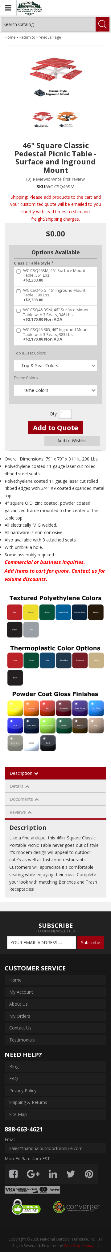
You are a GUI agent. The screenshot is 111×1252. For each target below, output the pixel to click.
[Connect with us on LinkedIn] (53, 1174)
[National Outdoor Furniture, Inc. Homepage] (46, 7)
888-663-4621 (24, 1129)
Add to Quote (55, 427)
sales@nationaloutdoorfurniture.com (46, 1148)
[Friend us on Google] (33, 1174)
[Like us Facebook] (13, 1174)
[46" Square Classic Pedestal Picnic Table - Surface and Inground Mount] (55, 77)
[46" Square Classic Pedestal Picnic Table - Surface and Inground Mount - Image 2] (67, 119)
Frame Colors (26, 377)
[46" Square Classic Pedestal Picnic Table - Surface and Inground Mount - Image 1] (43, 119)
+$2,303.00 (54, 275)
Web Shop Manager (81, 1245)
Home (10, 37)
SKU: (41, 186)
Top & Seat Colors (30, 353)
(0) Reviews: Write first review (55, 179)
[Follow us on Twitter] (71, 1174)
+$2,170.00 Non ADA (55, 315)
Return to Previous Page (40, 37)
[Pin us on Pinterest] (89, 1174)
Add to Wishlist (72, 441)
